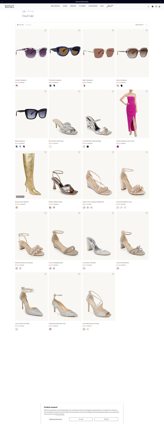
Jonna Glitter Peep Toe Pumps (91, 323)
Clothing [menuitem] (82, 6)
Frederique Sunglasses (55, 80)
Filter (21, 25)
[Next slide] (161, 1)
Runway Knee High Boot (22, 202)
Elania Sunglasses (20, 141)
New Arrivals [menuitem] (55, 6)
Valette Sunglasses (88, 80)
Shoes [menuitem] (65, 6)
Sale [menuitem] (102, 6)
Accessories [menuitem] (93, 6)
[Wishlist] (156, 6)
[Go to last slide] (2, 1)
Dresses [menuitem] (73, 6)
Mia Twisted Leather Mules (56, 141)
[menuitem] (110, 6)
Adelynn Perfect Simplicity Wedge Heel (93, 202)
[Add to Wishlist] (45, 30)
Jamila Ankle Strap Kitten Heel (57, 323)
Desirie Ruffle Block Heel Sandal (24, 262)
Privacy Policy (59, 414)
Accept (81, 419)
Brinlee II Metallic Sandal (55, 202)
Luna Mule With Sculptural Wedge (92, 141)
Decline (106, 419)
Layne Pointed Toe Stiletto (22, 323)
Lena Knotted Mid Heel (122, 262)
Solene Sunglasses (121, 80)
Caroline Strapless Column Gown (125, 141)
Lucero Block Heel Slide (89, 262)
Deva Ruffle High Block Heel (124, 202)
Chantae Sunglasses (20, 80)
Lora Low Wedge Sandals (56, 262)
